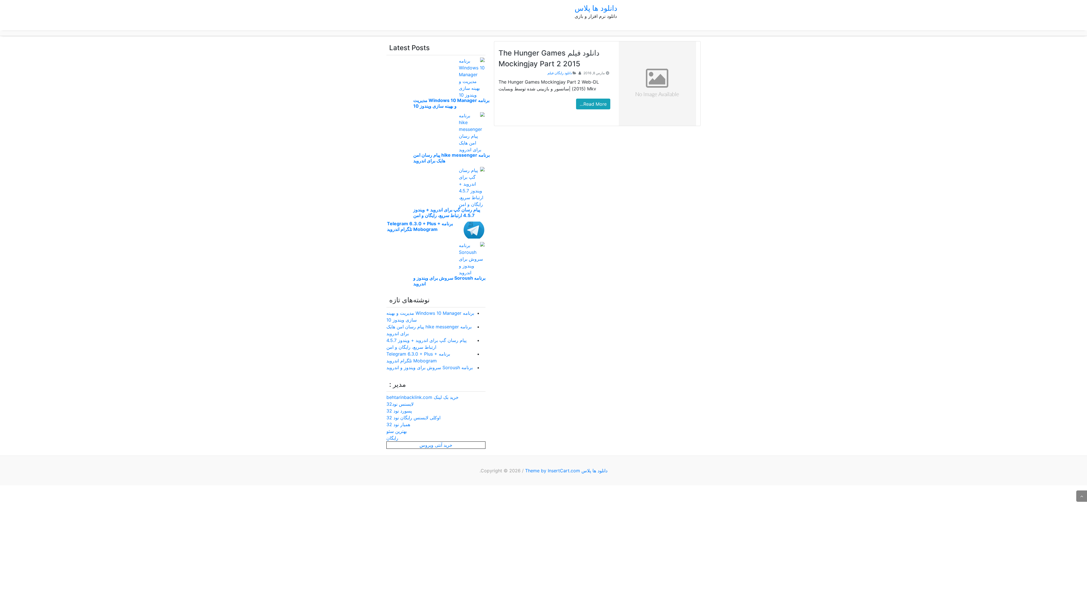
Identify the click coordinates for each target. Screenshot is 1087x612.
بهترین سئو (396, 431)
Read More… (593, 104)
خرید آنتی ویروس (436, 445)
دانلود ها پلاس (596, 8)
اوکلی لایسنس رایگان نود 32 (413, 417)
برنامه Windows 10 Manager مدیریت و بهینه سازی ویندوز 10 (451, 103)
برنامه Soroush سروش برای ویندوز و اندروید (429, 367)
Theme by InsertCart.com (552, 470)
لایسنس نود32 (400, 404)
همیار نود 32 (398, 424)
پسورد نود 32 (399, 411)
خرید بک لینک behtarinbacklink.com (422, 397)
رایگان (392, 438)
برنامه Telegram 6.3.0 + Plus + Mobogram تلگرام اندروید (420, 226)
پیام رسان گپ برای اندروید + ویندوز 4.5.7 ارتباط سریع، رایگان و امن (446, 212)
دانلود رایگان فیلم (559, 73)
